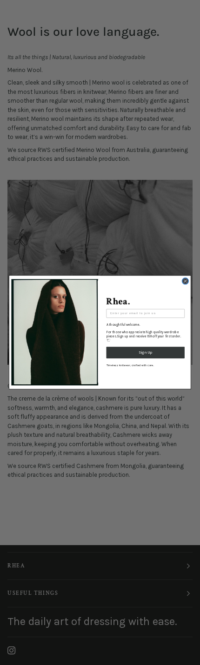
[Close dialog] (185, 281)
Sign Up (145, 352)
